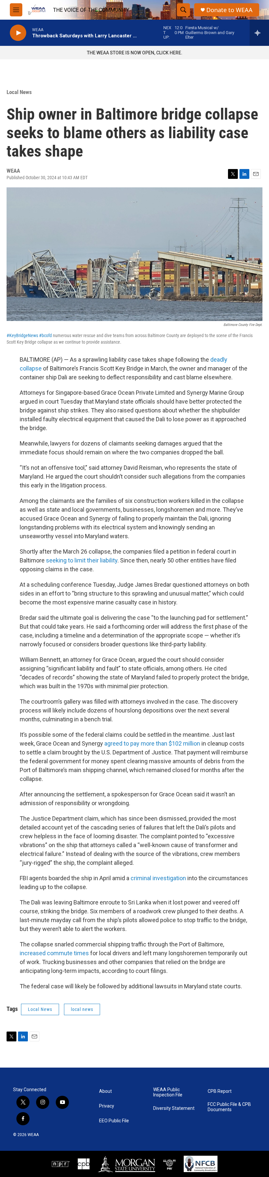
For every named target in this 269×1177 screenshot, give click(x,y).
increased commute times (54, 953)
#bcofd (45, 335)
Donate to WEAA (229, 10)
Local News (19, 92)
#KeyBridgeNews (22, 335)
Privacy (106, 1106)
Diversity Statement (174, 1108)
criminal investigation (158, 878)
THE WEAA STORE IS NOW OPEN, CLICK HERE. (134, 52)
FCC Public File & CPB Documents (229, 1107)
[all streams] (259, 33)
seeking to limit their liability (81, 560)
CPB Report (220, 1091)
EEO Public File (114, 1120)
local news (82, 1009)
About (105, 1091)
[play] (18, 33)
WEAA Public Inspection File (167, 1092)
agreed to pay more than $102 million (152, 743)
